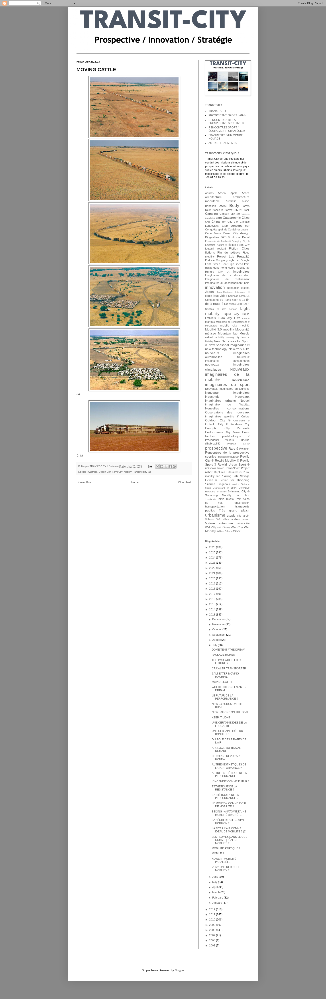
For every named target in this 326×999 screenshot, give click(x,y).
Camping (211, 213)
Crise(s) (245, 229)
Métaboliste (211, 325)
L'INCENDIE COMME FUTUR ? (230, 781)
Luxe (237, 318)
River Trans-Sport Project (233, 468)
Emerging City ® (240, 241)
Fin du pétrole (228, 252)
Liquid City (231, 314)
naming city (233, 337)
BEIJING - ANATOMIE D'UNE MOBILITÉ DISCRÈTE (229, 813)
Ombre (245, 416)
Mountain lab (227, 333)
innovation (215, 287)
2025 (212, 552)
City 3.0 (233, 221)
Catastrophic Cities (236, 217)
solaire (235, 484)
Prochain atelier (238, 443)
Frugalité (243, 256)
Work (236, 531)
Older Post (184, 482)
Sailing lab (230, 476)
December (219, 619)
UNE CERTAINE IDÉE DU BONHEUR (227, 733)
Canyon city (227, 213)
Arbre (245, 193)
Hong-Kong (220, 267)
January (217, 902)
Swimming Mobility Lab (222, 495)
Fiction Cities (239, 248)
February (218, 897)
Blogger (179, 970)
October (217, 629)
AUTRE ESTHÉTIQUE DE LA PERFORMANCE (229, 774)
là (81, 455)
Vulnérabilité (243, 523)
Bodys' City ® (233, 210)
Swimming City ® (238, 491)
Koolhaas (233, 296)
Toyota (230, 499)
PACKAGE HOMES (223, 654)
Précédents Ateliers (219, 440)
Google (220, 260)
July (215, 645)
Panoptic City (217, 428)
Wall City (210, 527)
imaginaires (241, 271)
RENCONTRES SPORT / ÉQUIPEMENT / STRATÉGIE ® (226, 129)
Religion (244, 448)
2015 (212, 604)
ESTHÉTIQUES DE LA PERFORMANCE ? (225, 796)
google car (233, 260)
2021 (212, 573)
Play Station (233, 432)
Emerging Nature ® (216, 245)
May (215, 882)
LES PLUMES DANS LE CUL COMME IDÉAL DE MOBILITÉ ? (229, 840)
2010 (212, 919)
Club (225, 225)
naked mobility (214, 337)
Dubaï (245, 237)
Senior (224, 480)
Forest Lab (225, 256)
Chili (207, 221)
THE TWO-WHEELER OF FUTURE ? (227, 662)
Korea (242, 296)
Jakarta (245, 287)
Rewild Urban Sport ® (233, 464)
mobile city (228, 325)
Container (234, 229)
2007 (212, 935)
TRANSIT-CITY (217, 110)
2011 (212, 914)
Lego (239, 303)
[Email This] (157, 466)
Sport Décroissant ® (217, 488)
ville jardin (243, 515)
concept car (240, 225)
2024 (212, 557)
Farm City (117, 471)
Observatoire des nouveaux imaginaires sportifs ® (227, 414)
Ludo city (225, 318)
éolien (232, 244)
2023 (212, 562)
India (246, 283)
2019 (212, 583)
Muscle (244, 333)
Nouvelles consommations (227, 408)
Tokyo (220, 499)
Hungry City (214, 271)
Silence (210, 484)
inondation (233, 287)
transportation (215, 506)
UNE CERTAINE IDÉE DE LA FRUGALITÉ (229, 724)
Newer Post (85, 482)
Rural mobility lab (142, 471)
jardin (208, 295)
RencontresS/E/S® (228, 456)
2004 (212, 940)
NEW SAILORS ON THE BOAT (230, 712)
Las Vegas (230, 304)
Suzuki (223, 491)
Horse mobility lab (239, 267)
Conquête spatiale (216, 229)
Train (238, 499)
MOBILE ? (218, 853)
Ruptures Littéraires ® (228, 472)
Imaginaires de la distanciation (227, 275)
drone (236, 237)
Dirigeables (212, 237)
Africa (222, 193)
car (238, 213)
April (215, 887)
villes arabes (231, 519)
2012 (212, 909)
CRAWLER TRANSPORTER (229, 668)
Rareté (233, 448)
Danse (217, 233)
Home (135, 482)
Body (234, 205)
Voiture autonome (219, 523)
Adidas (209, 193)
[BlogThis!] (161, 466)
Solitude (245, 484)
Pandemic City (239, 424)
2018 (212, 588)
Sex (232, 480)
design (244, 233)
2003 (212, 945)
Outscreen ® (241, 420)
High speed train (238, 264)
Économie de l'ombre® (218, 241)
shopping (243, 480)
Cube (208, 233)
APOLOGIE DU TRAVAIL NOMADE (226, 749)
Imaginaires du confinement (227, 279)
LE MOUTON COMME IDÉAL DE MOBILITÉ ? (229, 805)
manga (245, 318)
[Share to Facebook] (170, 466)
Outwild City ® (216, 424)
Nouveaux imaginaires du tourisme (227, 388)
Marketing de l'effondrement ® (232, 322)
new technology (216, 349)
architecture (213, 197)
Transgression (240, 502)
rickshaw (210, 468)
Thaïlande (210, 499)
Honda (208, 267)
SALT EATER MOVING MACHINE (225, 675)
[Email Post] (150, 466)
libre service (229, 309)
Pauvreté (243, 428)
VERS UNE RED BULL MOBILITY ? (226, 869)
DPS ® (225, 237)
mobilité (244, 325)
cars (219, 217)
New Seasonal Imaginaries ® (228, 345)
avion (245, 201)
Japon (209, 291)
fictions (210, 252)
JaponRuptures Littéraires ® (233, 292)
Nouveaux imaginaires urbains (227, 398)
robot (208, 472)
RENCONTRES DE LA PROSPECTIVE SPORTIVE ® (226, 121)
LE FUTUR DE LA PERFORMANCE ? (225, 697)
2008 (212, 930)
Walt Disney (223, 527)
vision (245, 519)
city (224, 221)
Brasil (246, 210)
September (219, 634)
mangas (210, 321)
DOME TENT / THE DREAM (228, 649)
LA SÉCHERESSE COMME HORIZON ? (228, 821)
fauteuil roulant (215, 248)
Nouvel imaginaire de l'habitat (227, 402)
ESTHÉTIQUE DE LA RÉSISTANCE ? (224, 788)
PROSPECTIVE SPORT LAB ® (226, 115)
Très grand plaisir (234, 510)
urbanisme (215, 515)
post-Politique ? (236, 436)
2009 (212, 924)
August (216, 639)
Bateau (223, 206)
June (215, 876)
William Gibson (224, 531)
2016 (212, 599)
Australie (92, 471)
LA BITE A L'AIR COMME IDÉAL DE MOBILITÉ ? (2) (229, 830)
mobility (128, 471)
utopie (231, 515)
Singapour (224, 484)
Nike (246, 349)
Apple (234, 193)
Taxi (247, 495)
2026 (212, 547)
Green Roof (220, 264)
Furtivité (210, 260)
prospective (216, 448)
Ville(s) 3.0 (212, 519)
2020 (212, 578)
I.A (227, 271)
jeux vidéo (220, 295)
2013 (212, 614)
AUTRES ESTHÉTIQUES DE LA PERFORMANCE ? (229, 766)
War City (237, 527)
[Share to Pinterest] (174, 466)
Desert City (105, 471)
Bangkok (210, 206)
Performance (214, 432)
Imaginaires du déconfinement (223, 283)
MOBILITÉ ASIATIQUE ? (226, 848)
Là (78, 394)
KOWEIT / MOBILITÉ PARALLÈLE (224, 860)
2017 (212, 594)
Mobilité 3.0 (213, 329)
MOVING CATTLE (222, 682)
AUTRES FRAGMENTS (222, 143)
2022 (212, 568)
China (216, 221)
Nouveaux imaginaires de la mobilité (227, 374)
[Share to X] (166, 466)
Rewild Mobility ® (227, 460)
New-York (235, 349)
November (219, 624)
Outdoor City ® (217, 420)
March (216, 892)
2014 (212, 609)
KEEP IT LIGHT (221, 717)
